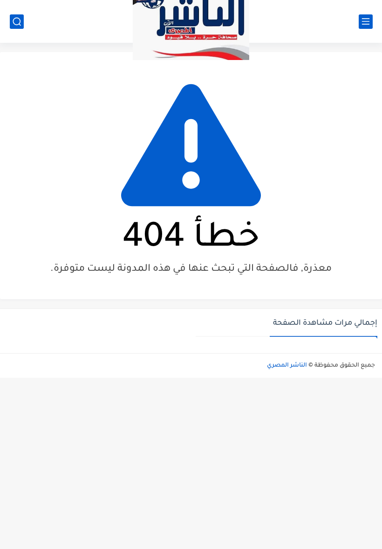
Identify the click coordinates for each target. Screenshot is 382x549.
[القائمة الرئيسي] (366, 21)
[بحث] (17, 21)
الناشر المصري (287, 365)
